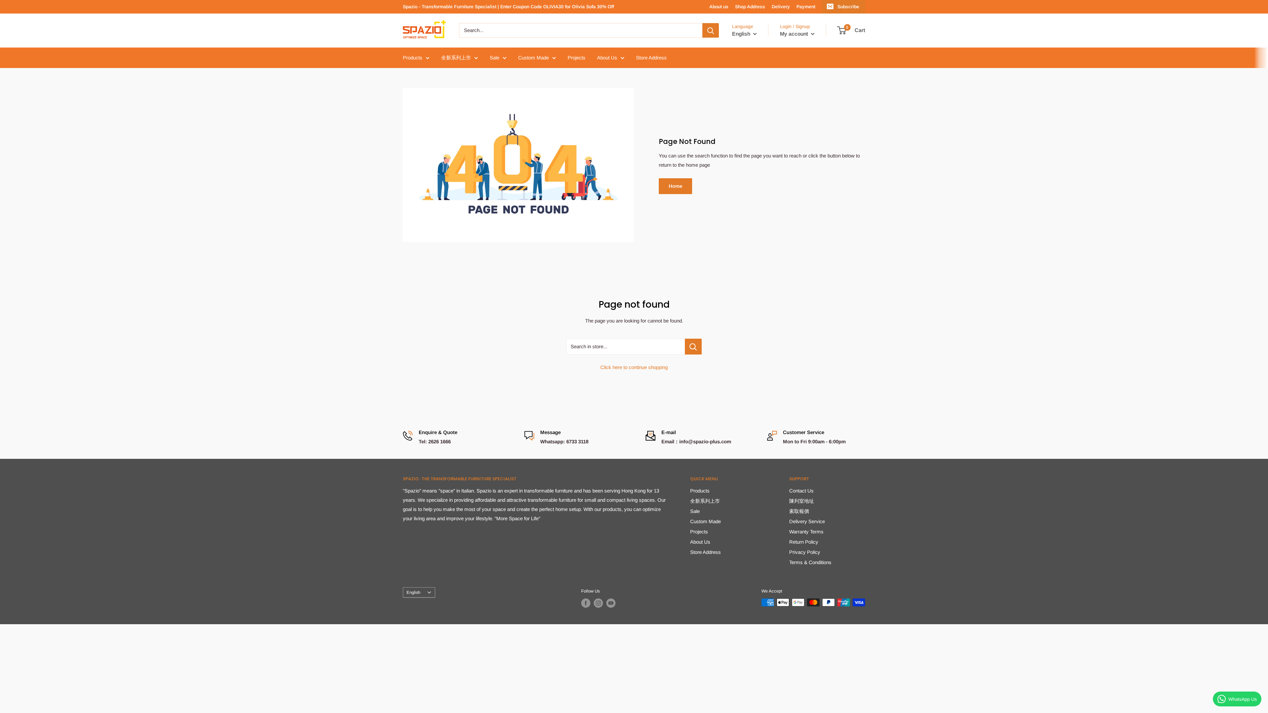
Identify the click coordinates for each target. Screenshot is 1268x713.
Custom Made (533, 57)
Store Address (651, 57)
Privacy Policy (804, 552)
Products (412, 57)
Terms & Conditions (810, 562)
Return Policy (803, 542)
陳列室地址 (801, 501)
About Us (607, 57)
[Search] (710, 30)
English (413, 592)
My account (794, 34)
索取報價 (799, 511)
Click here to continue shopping (634, 367)
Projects (576, 57)
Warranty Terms (806, 531)
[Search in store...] (693, 347)
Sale (494, 57)
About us (718, 6)
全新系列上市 (456, 57)
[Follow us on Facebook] (585, 603)
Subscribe (848, 6)
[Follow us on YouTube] (611, 603)
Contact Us (801, 490)
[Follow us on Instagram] (598, 603)
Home (675, 186)
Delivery (781, 6)
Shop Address (750, 6)
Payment (805, 6)
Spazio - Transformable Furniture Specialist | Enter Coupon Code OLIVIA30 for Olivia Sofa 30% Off (508, 6)
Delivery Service (807, 521)
